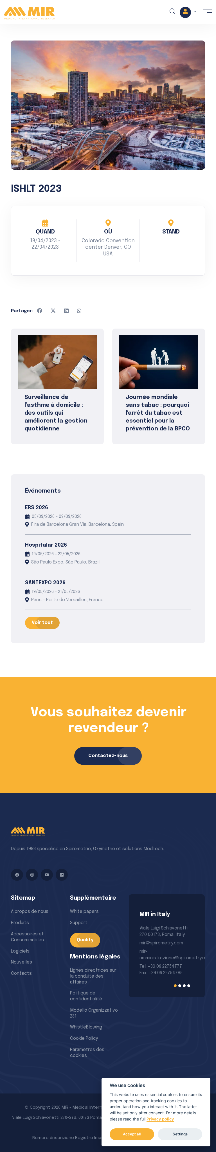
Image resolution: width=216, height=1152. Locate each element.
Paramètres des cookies (87, 1052)
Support (78, 922)
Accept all (132, 1134)
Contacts (21, 973)
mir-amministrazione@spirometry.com (167, 954)
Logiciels (20, 951)
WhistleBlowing (86, 1027)
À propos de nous (29, 911)
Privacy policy (160, 1119)
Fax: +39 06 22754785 (161, 973)
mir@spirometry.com (161, 943)
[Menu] (207, 12)
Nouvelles (21, 962)
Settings (180, 1134)
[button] (188, 12)
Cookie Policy (84, 1038)
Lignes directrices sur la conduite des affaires (93, 976)
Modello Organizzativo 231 (94, 1013)
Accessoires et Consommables (27, 937)
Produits (20, 922)
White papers (84, 911)
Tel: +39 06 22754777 (161, 966)
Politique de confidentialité (86, 996)
